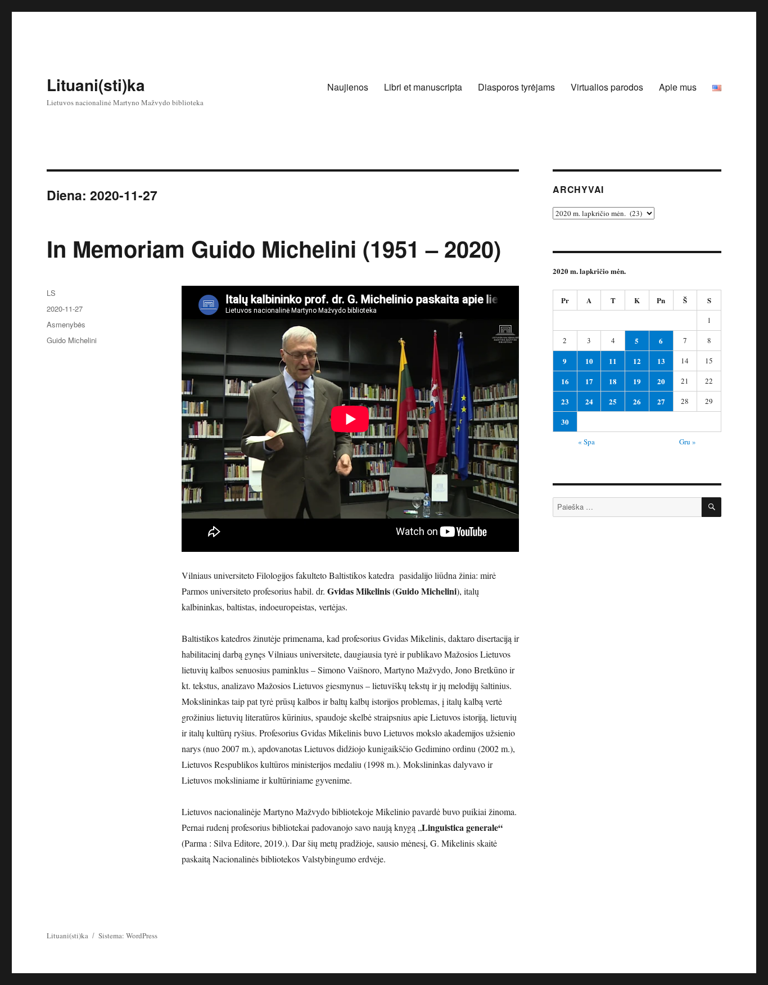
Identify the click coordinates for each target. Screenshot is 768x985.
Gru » (687, 442)
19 (637, 381)
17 (589, 381)
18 (613, 381)
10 (589, 361)
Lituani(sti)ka (96, 84)
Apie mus (678, 86)
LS (51, 292)
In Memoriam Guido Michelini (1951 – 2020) (274, 248)
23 (565, 401)
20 (661, 381)
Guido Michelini (72, 340)
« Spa (586, 442)
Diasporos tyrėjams (516, 86)
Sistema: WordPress (127, 935)
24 (589, 401)
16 (565, 381)
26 (637, 401)
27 (661, 401)
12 (637, 361)
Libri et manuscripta (423, 86)
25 (613, 401)
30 (565, 421)
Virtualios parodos (607, 86)
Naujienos (347, 86)
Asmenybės (66, 324)
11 (613, 361)
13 (661, 361)
